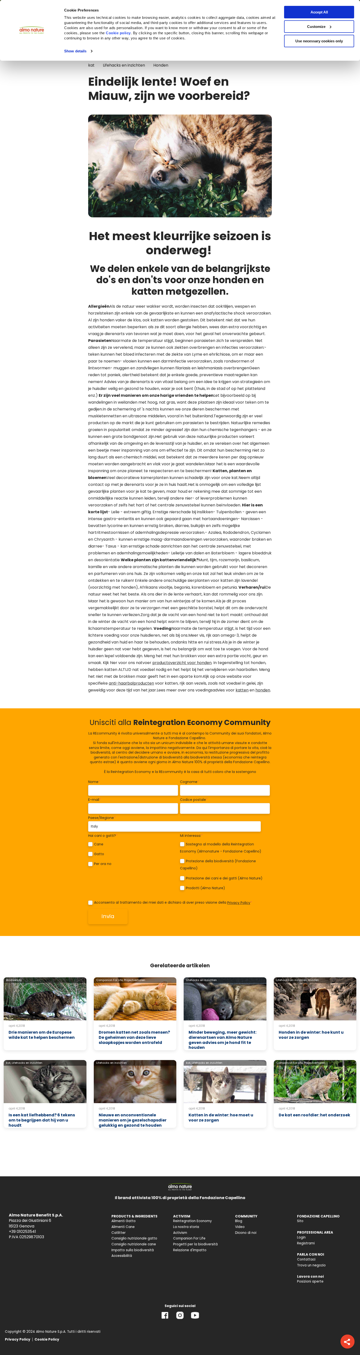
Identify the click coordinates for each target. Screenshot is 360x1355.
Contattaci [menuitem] (306, 1259)
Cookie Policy (47, 1339)
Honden (160, 65)
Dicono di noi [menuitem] (245, 1232)
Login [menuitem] (301, 1237)
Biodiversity (14, 980)
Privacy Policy (238, 902)
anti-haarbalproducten (131, 683)
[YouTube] (195, 1319)
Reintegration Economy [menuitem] (192, 1221)
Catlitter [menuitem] (118, 1232)
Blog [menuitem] (238, 1221)
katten (242, 690)
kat (91, 65)
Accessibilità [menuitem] (121, 1255)
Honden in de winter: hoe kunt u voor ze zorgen (311, 1034)
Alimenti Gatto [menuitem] (123, 1221)
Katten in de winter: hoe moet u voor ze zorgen (221, 1117)
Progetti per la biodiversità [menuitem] (195, 1244)
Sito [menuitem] (300, 1221)
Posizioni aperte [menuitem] (310, 1281)
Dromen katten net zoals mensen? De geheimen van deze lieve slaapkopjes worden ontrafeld (134, 1037)
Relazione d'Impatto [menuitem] (189, 1250)
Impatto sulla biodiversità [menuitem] (132, 1250)
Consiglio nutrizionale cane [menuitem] (133, 1244)
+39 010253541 (22, 1231)
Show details (75, 51)
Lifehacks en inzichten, (291, 980)
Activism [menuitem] (180, 1232)
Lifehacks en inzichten (124, 65)
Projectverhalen (134, 980)
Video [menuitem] (240, 1227)
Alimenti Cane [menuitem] (123, 1227)
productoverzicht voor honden (182, 663)
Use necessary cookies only (319, 41)
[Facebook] (164, 1319)
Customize (316, 26)
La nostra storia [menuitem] (186, 1227)
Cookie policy (118, 33)
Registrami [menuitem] (306, 1243)
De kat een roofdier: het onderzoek (314, 1115)
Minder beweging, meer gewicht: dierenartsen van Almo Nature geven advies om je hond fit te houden (222, 1039)
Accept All (319, 12)
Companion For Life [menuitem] (189, 1238)
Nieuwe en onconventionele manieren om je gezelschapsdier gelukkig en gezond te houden (133, 1120)
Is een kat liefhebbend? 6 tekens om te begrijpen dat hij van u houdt (42, 1120)
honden (262, 690)
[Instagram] (179, 1319)
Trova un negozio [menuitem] (311, 1265)
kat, (8, 1063)
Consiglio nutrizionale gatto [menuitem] (134, 1238)
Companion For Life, (109, 980)
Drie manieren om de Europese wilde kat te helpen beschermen (42, 1034)
